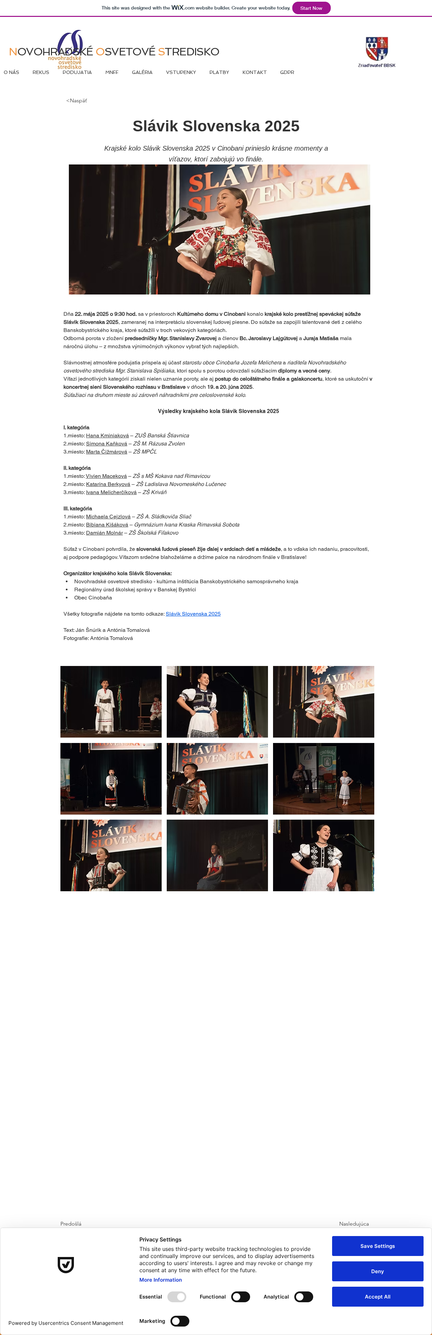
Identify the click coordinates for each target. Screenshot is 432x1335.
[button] (111, 702)
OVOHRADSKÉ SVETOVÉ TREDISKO (114, 51)
